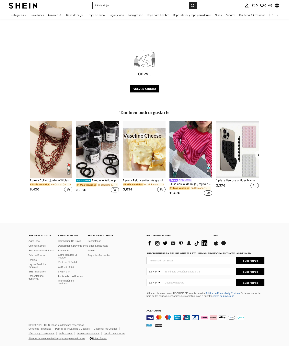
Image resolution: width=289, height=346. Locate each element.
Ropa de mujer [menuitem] (74, 15)
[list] (177, 243)
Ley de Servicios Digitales (37, 266)
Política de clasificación (70, 276)
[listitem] (51, 159)
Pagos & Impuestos (97, 245)
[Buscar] (193, 5)
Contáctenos (94, 241)
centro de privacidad (223, 296)
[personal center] (246, 5)
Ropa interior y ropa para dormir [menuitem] (192, 15)
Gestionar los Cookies (105, 328)
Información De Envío (69, 241)
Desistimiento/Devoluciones (73, 245)
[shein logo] (23, 5)
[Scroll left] (273, 15)
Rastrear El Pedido (68, 262)
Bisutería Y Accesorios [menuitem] (252, 15)
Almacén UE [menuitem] (55, 15)
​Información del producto (66, 282)
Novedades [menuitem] (37, 15)
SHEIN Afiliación (37, 271)
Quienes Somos (37, 245)
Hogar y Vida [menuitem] (116, 15)
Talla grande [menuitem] (135, 15)
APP (215, 235)
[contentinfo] (205, 317)
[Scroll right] (277, 15)
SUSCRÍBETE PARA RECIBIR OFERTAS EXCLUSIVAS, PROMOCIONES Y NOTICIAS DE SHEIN (198, 253)
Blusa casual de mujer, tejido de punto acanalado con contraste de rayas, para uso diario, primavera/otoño (190, 184)
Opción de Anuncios (114, 333)
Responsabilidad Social (41, 250)
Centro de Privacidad (40, 328)
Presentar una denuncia (36, 277)
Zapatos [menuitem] (230, 15)
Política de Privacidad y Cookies (222, 293)
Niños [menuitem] (218, 15)
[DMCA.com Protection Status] (158, 325)
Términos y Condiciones (41, 333)
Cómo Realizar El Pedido (67, 256)
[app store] (216, 245)
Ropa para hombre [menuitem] (158, 15)
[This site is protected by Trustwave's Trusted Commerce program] (149, 325)
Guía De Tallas (66, 267)
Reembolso (64, 250)
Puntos (91, 250)
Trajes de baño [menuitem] (96, 15)
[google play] (223, 245)
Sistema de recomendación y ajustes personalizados (57, 338)
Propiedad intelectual (88, 333)
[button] (270, 5)
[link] (254, 5)
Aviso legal (34, 241)
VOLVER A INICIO (144, 88)
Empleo (33, 260)
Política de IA (66, 333)
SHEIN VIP (64, 271)
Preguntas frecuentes (98, 255)
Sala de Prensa (37, 255)
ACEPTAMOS (153, 311)
